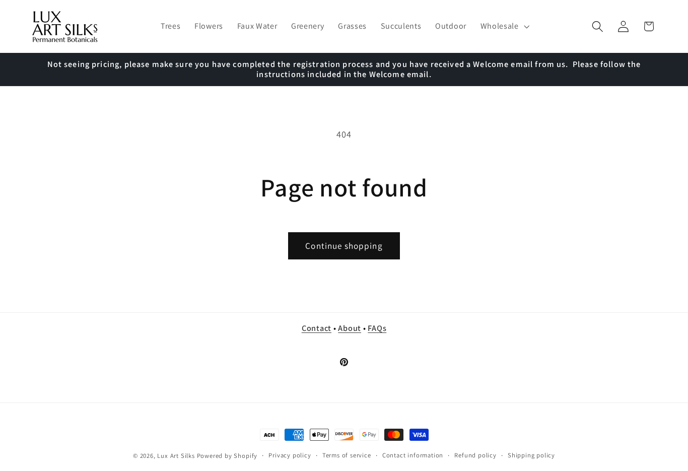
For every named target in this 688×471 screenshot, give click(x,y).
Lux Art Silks (175, 455)
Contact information (412, 455)
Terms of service (346, 455)
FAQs (377, 327)
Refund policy (475, 455)
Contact (316, 327)
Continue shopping (344, 245)
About (349, 327)
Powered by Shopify (227, 455)
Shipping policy (531, 455)
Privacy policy (289, 455)
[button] (503, 27)
